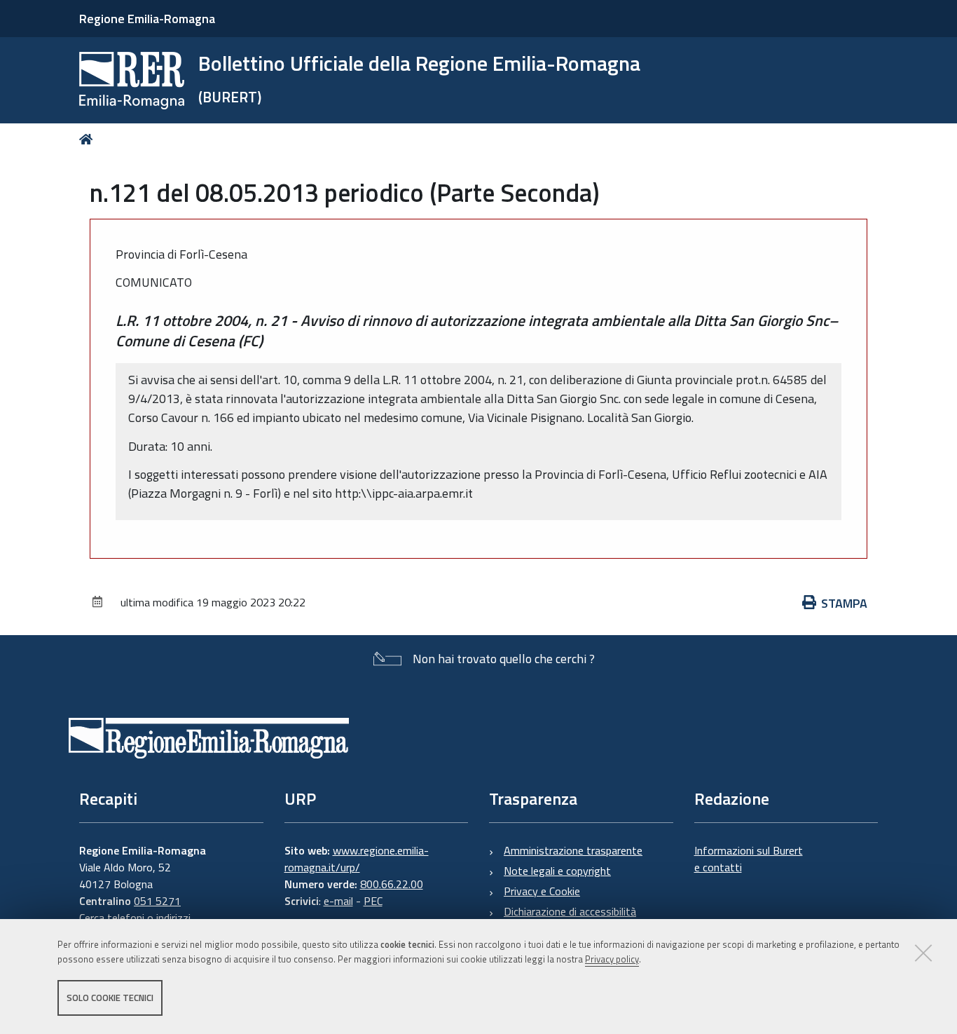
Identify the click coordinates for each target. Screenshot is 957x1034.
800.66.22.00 (391, 884)
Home (88, 139)
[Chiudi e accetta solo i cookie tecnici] (923, 952)
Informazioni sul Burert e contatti (748, 859)
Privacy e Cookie (542, 891)
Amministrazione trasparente (573, 850)
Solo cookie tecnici (110, 998)
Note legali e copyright (557, 870)
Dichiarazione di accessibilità (570, 911)
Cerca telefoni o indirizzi (135, 917)
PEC (373, 900)
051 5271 (157, 900)
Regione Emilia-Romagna (147, 18)
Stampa (844, 603)
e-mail (338, 900)
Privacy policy (612, 959)
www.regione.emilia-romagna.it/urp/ (356, 859)
